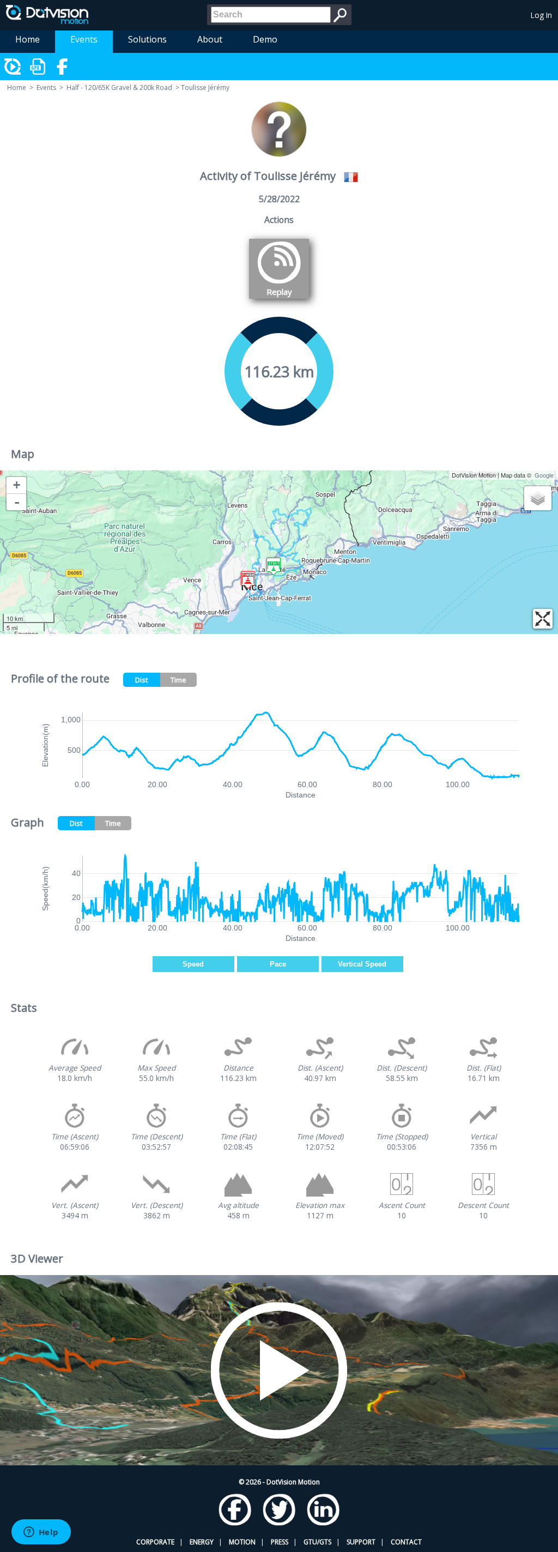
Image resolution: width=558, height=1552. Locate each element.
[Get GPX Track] (38, 66)
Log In (541, 15)
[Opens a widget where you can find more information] (41, 1533)
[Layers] (537, 498)
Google (544, 474)
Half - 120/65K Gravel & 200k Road (119, 87)
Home (27, 39)
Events (84, 39)
